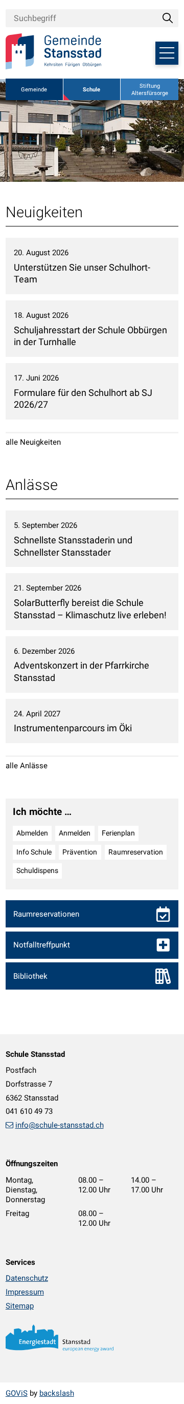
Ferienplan (118, 833)
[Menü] (166, 53)
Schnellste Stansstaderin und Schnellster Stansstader (73, 546)
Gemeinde (34, 89)
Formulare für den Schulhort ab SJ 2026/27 (83, 399)
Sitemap (20, 1306)
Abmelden (32, 833)
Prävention (79, 852)
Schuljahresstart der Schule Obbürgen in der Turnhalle (90, 336)
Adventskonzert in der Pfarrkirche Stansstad (81, 671)
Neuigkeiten (44, 212)
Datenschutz (27, 1278)
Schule (91, 89)
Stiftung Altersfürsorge (149, 90)
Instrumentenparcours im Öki (73, 728)
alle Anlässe (27, 765)
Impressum (25, 1292)
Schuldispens (37, 870)
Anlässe (32, 485)
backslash (56, 1393)
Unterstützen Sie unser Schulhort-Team (82, 273)
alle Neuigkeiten (33, 442)
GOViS (17, 1393)
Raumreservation (135, 852)
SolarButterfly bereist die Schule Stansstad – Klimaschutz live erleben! (90, 609)
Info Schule (34, 852)
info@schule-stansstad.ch (59, 1125)
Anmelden (74, 833)
